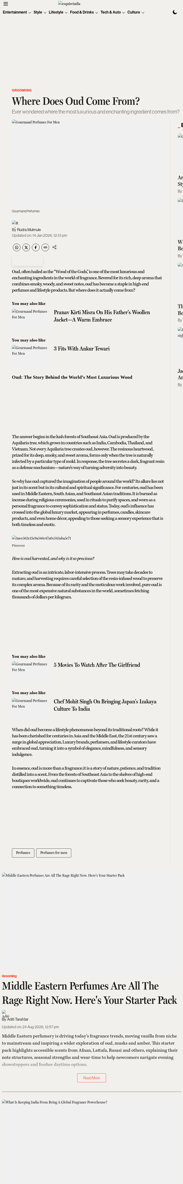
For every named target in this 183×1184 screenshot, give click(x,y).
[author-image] (16, 224)
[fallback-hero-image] (91, 923)
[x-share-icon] (26, 250)
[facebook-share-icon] (36, 250)
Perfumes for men (53, 852)
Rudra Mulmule (29, 229)
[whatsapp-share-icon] (16, 250)
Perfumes (23, 852)
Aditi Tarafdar (17, 1019)
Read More (91, 1078)
